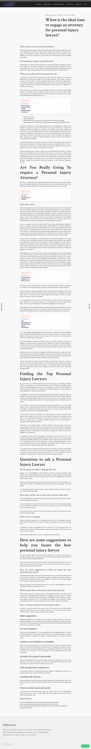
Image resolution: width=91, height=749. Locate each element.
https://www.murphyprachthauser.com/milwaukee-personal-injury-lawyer (39, 704)
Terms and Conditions (59, 4)
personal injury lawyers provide (37, 647)
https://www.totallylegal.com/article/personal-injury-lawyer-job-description (39, 702)
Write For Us (70, 4)
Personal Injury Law (51, 15)
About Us (39, 4)
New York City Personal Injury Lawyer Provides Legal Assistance (25, 109)
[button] (85, 4)
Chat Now (86, 746)
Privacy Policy (47, 4)
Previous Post (1, 307)
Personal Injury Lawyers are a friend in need (25, 279)
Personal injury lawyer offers (47, 52)
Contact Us (78, 4)
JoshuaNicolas (72, 15)
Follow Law (9, 725)
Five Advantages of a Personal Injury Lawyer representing (26, 324)
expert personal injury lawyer (41, 448)
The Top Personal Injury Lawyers (25, 197)
